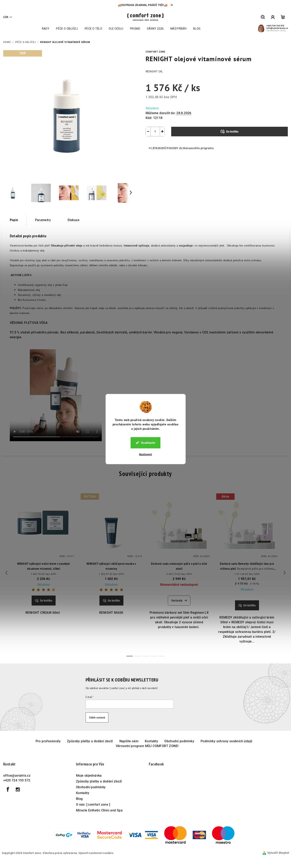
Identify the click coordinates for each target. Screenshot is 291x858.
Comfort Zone (156, 51)
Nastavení (145, 454)
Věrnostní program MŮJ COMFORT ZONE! (147, 746)
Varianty (177, 600)
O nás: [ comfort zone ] (93, 804)
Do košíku (232, 131)
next (284, 573)
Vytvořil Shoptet (278, 852)
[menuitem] (46, 28)
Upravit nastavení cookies (96, 853)
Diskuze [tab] (73, 220)
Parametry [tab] (43, 220)
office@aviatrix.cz (16, 775)
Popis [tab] (14, 220)
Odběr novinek (97, 717)
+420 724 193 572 (275, 26)
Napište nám (128, 741)
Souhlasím (148, 442)
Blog (79, 799)
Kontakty (151, 741)
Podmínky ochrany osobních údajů (226, 741)
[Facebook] (7, 789)
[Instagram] (17, 789)
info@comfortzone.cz (277, 28)
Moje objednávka (89, 775)
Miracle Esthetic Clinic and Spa (99, 810)
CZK (5, 17)
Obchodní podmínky (179, 741)
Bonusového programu (198, 148)
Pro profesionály (48, 741)
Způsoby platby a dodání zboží (90, 741)
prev (6, 573)
